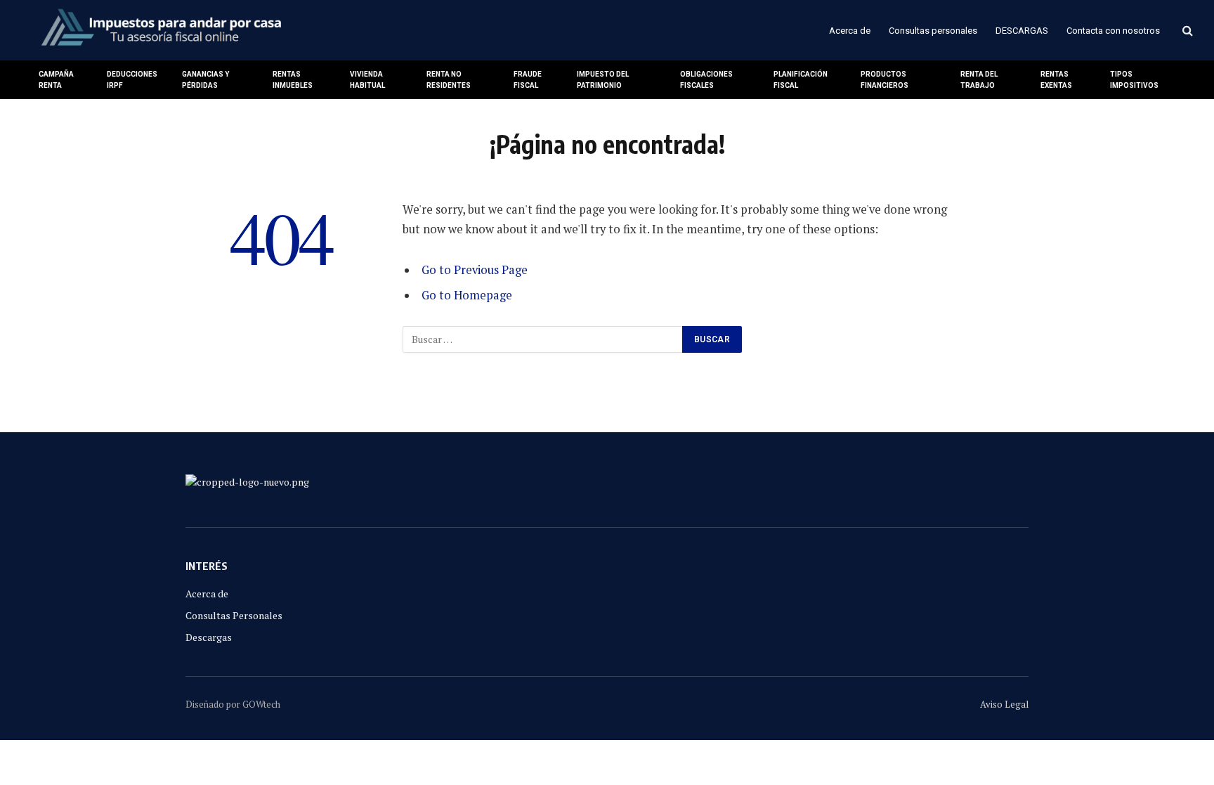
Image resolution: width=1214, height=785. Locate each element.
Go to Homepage (467, 295)
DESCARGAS (1022, 30)
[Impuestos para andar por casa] (160, 30)
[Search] (1186, 30)
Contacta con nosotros (1113, 30)
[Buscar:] (543, 339)
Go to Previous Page (475, 270)
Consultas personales (933, 30)
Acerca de (849, 30)
